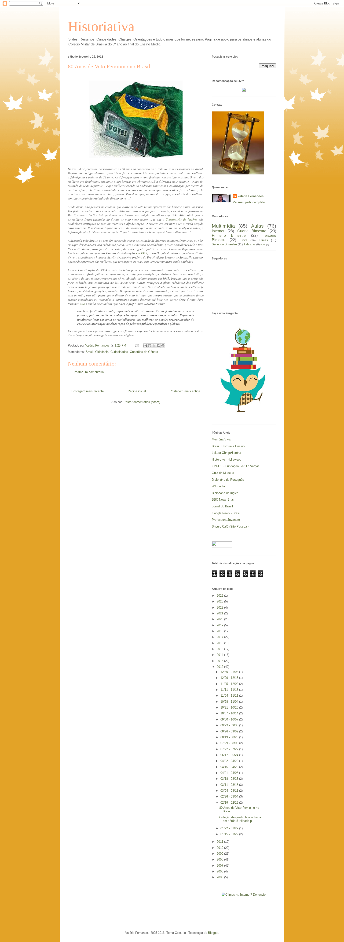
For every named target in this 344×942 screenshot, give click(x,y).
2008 (220, 859)
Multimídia (223, 226)
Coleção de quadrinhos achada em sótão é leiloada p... (240, 819)
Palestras (250, 244)
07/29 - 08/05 (229, 743)
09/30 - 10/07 (229, 719)
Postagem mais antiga (185, 391)
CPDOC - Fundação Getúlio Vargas (236, 466)
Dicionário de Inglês (225, 493)
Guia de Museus (223, 473)
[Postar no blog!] (149, 345)
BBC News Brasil (223, 499)
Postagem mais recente (87, 391)
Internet (218, 231)
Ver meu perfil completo (249, 202)
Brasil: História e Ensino (228, 446)
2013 (220, 661)
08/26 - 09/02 (229, 731)
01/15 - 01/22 (229, 834)
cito (82, 304)
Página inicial (137, 391)
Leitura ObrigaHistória (226, 452)
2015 (220, 649)
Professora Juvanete (226, 519)
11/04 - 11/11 (229, 695)
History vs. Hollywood (226, 459)
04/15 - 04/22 (229, 767)
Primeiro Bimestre (229, 235)
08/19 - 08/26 (229, 737)
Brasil (89, 352)
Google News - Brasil (226, 513)
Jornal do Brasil (222, 506)
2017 (220, 637)
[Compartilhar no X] (154, 345)
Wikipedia (218, 486)
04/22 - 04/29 (229, 761)
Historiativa (101, 26)
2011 (220, 841)
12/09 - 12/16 (229, 678)
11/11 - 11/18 (229, 689)
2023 (220, 601)
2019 (220, 625)
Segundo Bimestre (224, 244)
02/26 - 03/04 (229, 796)
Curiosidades (119, 352)
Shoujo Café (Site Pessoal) (230, 526)
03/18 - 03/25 (229, 778)
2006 (220, 871)
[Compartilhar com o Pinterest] (163, 345)
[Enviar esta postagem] (136, 345)
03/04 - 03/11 (229, 790)
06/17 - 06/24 (229, 755)
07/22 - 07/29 (229, 749)
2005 (220, 877)
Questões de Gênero (144, 352)
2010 (220, 848)
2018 (220, 631)
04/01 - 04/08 (229, 773)
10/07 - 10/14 (229, 713)
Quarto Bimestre (252, 231)
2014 (220, 655)
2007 (220, 865)
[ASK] (244, 415)
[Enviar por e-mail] (145, 345)
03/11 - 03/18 (229, 785)
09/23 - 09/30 (229, 725)
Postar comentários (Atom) (142, 402)
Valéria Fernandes (250, 196)
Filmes (263, 240)
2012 (220, 667)
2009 (220, 853)
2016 (220, 643)
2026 (220, 595)
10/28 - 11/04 (229, 701)
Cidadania (102, 352)
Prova (243, 240)
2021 (220, 613)
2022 (220, 607)
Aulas (257, 226)
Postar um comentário (89, 372)
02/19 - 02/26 (229, 802)
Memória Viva (221, 439)
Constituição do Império (181, 219)
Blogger (213, 933)
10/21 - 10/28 (229, 707)
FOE (262, 244)
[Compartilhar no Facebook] (158, 345)
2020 (220, 619)
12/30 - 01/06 (229, 672)
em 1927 (141, 253)
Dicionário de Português (228, 479)
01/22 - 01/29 (229, 828)
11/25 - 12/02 (229, 684)
